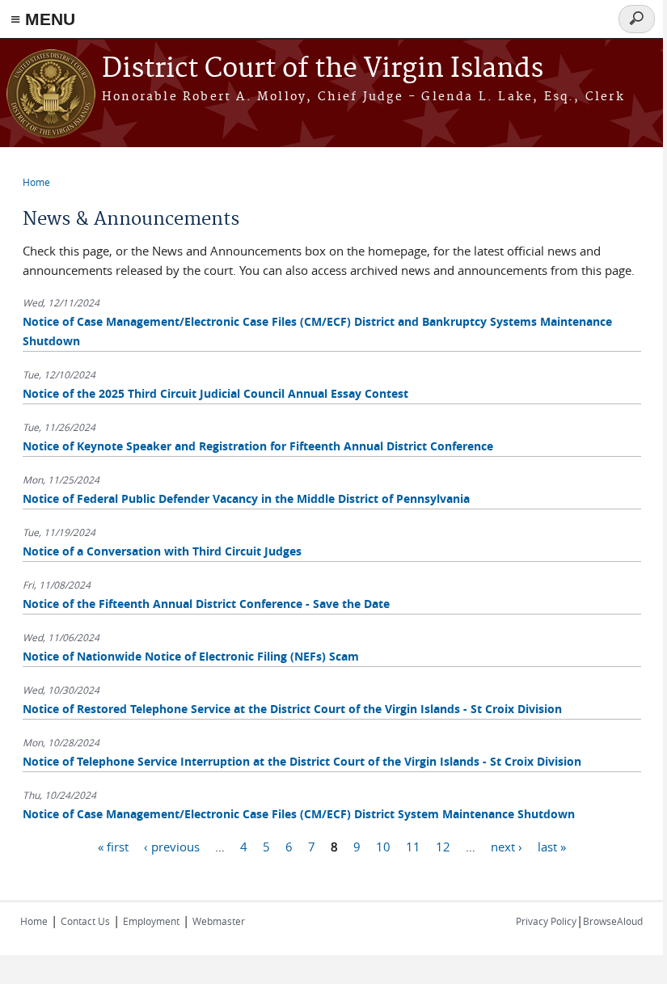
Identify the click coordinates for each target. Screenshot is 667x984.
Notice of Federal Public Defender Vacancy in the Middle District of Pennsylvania (246, 498)
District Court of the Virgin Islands (322, 69)
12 (443, 846)
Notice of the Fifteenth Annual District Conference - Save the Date (206, 603)
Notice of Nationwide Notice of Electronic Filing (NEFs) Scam (191, 656)
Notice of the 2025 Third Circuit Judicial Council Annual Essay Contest (215, 393)
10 (383, 846)
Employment (151, 920)
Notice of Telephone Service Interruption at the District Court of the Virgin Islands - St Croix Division (302, 761)
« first (113, 846)
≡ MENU (43, 19)
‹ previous (172, 846)
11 (413, 846)
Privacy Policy (546, 920)
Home (36, 181)
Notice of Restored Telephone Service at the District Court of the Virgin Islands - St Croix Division (292, 708)
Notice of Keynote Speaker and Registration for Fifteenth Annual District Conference (258, 446)
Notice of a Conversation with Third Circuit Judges (162, 551)
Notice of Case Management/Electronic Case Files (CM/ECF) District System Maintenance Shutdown (299, 813)
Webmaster (218, 920)
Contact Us (85, 920)
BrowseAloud (613, 920)
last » (552, 846)
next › (506, 846)
